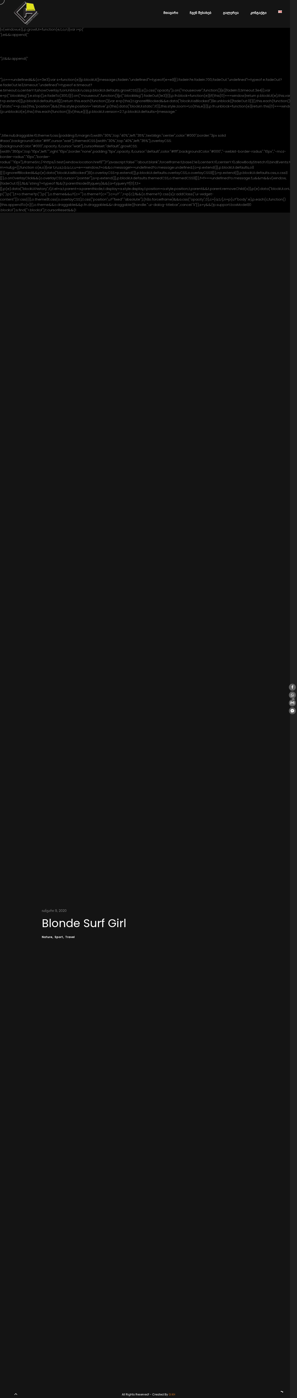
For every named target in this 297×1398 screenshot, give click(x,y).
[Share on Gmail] (292, 702)
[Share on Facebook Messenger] (292, 710)
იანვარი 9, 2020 (54, 910)
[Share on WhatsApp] (292, 695)
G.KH (172, 1394)
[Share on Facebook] (292, 687)
